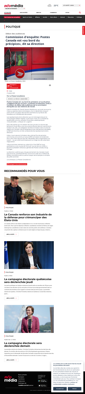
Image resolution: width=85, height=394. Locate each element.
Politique (79, 17)
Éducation (71, 17)
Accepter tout (60, 388)
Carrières (21, 379)
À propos (21, 377)
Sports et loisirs (27, 17)
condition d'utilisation (68, 384)
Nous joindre (22, 375)
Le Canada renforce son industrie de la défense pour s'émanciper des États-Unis (28, 217)
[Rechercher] (80, 12)
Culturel (62, 17)
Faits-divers (53, 17)
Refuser (74, 388)
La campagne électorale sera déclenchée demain (23, 345)
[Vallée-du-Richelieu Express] (10, 381)
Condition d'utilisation (25, 385)
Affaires (37, 17)
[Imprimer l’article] (50, 85)
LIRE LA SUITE (10, 234)
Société (45, 17)
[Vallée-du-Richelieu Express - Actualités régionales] (13, 5)
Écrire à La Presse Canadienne (18, 98)
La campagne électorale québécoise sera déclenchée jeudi (27, 281)
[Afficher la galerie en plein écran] (52, 49)
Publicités (21, 381)
